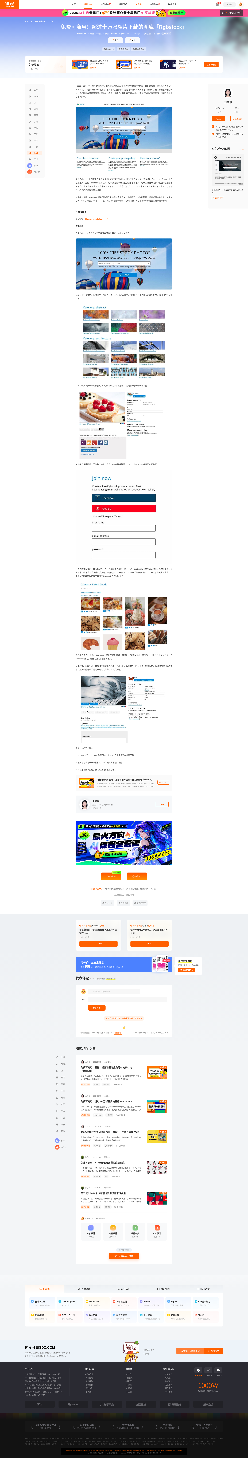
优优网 (213, 1441)
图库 (106, 1176)
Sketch (99, 1441)
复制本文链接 (99, 889)
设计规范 (185, 1438)
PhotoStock (98, 1115)
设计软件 (84, 1441)
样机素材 (92, 1441)
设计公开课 (133, 1441)
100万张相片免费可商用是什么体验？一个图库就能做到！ (110, 1132)
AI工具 (129, 1374)
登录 (227, 12)
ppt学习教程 (151, 1441)
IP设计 (88, 1438)
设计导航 (89, 1381)
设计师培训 (142, 1441)
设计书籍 (113, 1441)
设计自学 (200, 1441)
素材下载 (206, 1438)
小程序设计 (55, 1441)
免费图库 (124, 49)
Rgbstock (110, 49)
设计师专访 (64, 1441)
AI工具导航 (195, 1444)
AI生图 (129, 1391)
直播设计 (100, 1438)
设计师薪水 (192, 1441)
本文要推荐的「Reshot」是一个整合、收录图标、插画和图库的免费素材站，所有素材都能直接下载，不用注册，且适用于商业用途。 (111, 1077)
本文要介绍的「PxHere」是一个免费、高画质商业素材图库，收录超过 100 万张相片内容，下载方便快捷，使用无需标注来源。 (111, 1138)
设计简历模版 (135, 1444)
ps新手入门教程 (94, 1444)
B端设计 (107, 1438)
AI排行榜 (129, 1381)
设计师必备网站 (123, 1441)
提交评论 (96, 1007)
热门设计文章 (72, 1438)
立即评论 (118, 1033)
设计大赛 (146, 1438)
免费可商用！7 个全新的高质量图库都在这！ (104, 1162)
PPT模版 (220, 1438)
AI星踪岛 (89, 1377)
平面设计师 (70, 1444)
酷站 (174, 1438)
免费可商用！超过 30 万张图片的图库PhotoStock (106, 1101)
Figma (114, 1438)
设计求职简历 (113, 1444)
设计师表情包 (179, 1444)
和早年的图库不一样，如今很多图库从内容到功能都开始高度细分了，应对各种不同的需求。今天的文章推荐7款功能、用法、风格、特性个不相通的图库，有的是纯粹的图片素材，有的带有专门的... (111, 1171)
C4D (119, 1438)
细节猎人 (89, 1391)
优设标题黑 (162, 1438)
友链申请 (168, 1384)
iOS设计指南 (161, 1441)
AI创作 (188, 1444)
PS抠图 (213, 1438)
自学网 (78, 1444)
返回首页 (214, 1350)
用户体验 (139, 1438)
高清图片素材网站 (196, 1438)
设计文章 (34, 21)
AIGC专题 (89, 1374)
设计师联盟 (28, 1444)
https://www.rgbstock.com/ (96, 218)
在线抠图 (84, 1444)
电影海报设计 (145, 1444)
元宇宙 (93, 1438)
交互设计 (62, 1444)
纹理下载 (27, 1441)
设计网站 (36, 1444)
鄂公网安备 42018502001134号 (151, 1453)
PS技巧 (169, 1441)
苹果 (179, 1438)
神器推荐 (44, 21)
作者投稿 (168, 1381)
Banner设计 (155, 1444)
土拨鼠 (99, 33)
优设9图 (89, 1388)
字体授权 (168, 1391)
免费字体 (154, 1438)
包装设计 (131, 1438)
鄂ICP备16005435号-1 (134, 1453)
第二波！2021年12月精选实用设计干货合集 (103, 1193)
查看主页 (238, 118)
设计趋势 (170, 1444)
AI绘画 (64, 1438)
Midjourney (44, 1438)
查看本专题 (211, 64)
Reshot (96, 1084)
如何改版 (77, 1441)
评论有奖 (136, 33)
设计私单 (184, 1441)
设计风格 (203, 1444)
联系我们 (168, 1377)
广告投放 (168, 1374)
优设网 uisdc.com (40, 1347)
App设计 (163, 1444)
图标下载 (104, 1444)
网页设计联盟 (45, 1444)
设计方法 (211, 1444)
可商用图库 (139, 49)
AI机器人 (129, 1377)
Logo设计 (176, 1441)
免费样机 (107, 1207)
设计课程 (89, 1384)
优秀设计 (54, 1444)
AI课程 (129, 1384)
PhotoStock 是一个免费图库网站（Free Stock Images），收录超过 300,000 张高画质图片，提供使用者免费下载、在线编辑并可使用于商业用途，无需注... (111, 1109)
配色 (70, 1441)
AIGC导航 (36, 1438)
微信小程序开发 (45, 1441)
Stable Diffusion (55, 1438)
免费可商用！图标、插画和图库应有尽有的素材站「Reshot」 (106, 1069)
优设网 (207, 1441)
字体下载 (35, 1441)
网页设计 (81, 1438)
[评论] (127, 999)
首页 (27, 21)
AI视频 (129, 1388)
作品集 (169, 1438)
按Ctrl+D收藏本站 (191, 1350)
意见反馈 (168, 1388)
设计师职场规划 (124, 1444)
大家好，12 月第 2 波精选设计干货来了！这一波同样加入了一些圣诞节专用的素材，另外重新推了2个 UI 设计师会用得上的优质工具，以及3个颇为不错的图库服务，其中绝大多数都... (111, 1201)
